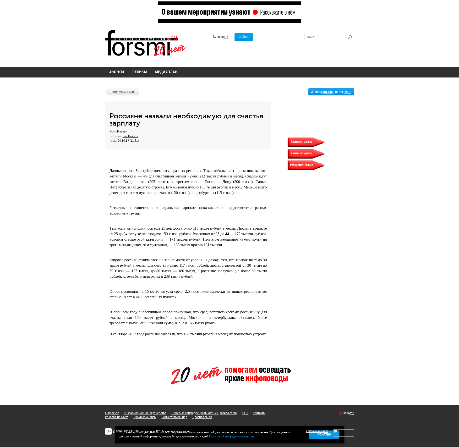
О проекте (112, 413)
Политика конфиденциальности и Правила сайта (204, 413)
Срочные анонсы (145, 417)
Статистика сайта (317, 431)
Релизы (139, 72)
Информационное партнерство (145, 413)
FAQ (245, 413)
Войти (244, 37)
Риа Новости (130, 136)
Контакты (259, 413)
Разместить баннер (174, 417)
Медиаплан (166, 72)
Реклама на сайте (116, 417)
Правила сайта (202, 417)
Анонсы (117, 72)
